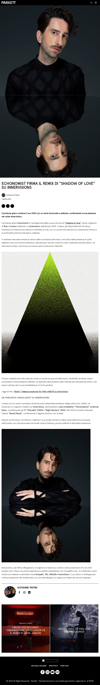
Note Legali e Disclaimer (38, 666)
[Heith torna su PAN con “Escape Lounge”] (74, 628)
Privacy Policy (53, 666)
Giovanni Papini (14, 195)
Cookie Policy (64, 666)
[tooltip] (3, 206)
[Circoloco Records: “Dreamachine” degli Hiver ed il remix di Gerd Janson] (26, 628)
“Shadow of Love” (73, 223)
